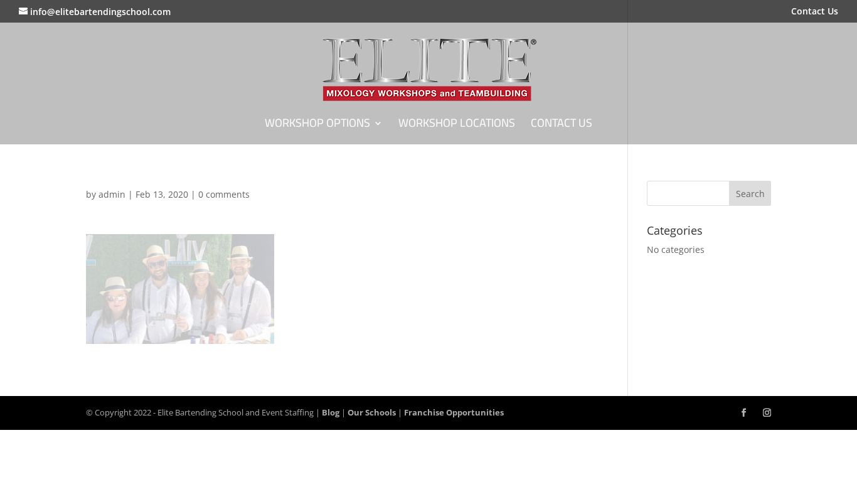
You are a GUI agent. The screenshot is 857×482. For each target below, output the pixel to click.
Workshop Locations (456, 126)
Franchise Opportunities (454, 412)
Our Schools (372, 412)
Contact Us (814, 12)
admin (111, 194)
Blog (330, 412)
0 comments (224, 194)
